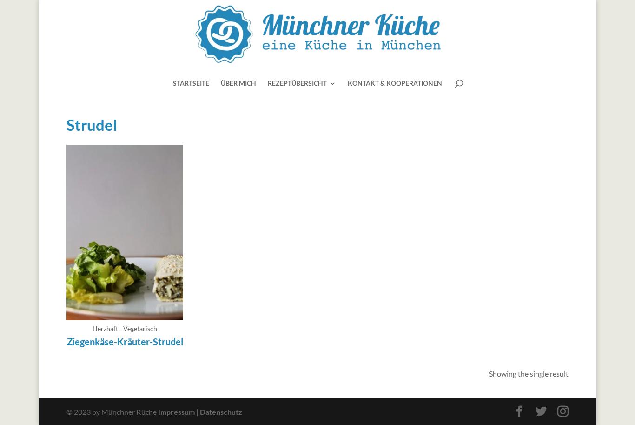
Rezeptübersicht (297, 83)
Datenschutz (221, 411)
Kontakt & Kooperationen (395, 83)
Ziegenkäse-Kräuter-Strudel (125, 341)
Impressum (176, 411)
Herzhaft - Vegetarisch (125, 328)
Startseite (191, 83)
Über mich (238, 83)
